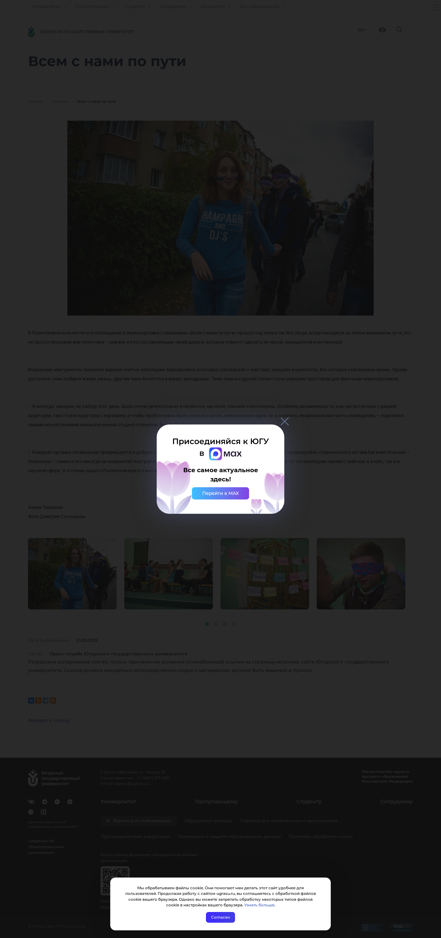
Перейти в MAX (220, 493)
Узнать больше (259, 905)
